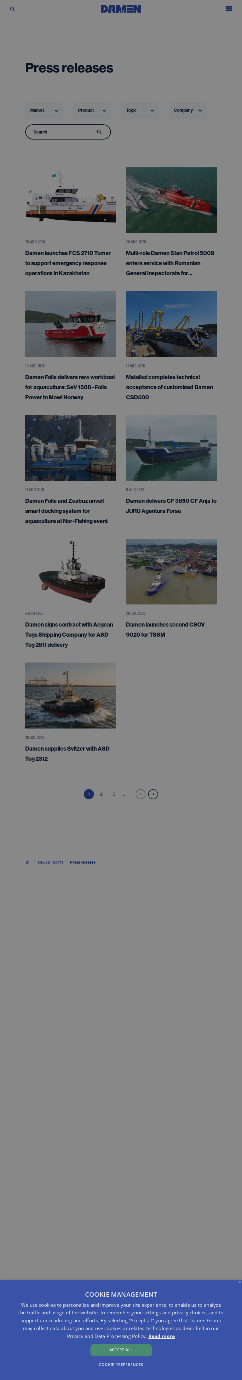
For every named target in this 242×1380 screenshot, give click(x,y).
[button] (121, 1364)
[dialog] (121, 1330)
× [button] (239, 1282)
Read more (161, 1336)
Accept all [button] (121, 1350)
